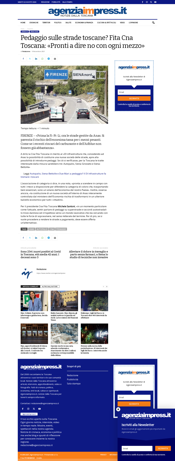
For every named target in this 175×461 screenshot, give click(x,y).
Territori (46, 22)
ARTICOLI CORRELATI (30, 286)
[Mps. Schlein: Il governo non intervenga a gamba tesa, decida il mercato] (34, 301)
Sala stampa (67, 2)
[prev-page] (103, 286)
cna (52, 229)
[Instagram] (146, 2)
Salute (68, 22)
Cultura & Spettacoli (106, 22)
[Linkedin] (36, 58)
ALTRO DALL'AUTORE (49, 286)
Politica (57, 22)
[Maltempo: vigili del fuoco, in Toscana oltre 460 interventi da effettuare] (94, 301)
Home (23, 22)
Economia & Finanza (84, 22)
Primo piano (34, 31)
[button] (153, 23)
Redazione (45, 2)
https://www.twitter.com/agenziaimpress (51, 273)
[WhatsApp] (42, 58)
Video (122, 22)
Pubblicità (56, 2)
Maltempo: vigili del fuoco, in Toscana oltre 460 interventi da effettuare (94, 315)
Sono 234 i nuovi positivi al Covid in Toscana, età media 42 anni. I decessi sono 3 (41, 254)
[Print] (55, 58)
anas (31, 229)
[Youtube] (155, 2)
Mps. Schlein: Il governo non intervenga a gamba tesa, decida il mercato (34, 315)
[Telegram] (48, 58)
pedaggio (61, 229)
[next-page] (106, 286)
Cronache (33, 22)
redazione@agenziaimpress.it (45, 403)
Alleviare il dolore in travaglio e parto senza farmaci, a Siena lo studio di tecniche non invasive (88, 254)
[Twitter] (151, 2)
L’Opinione (133, 22)
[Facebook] (142, 2)
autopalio (42, 229)
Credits (39, 458)
